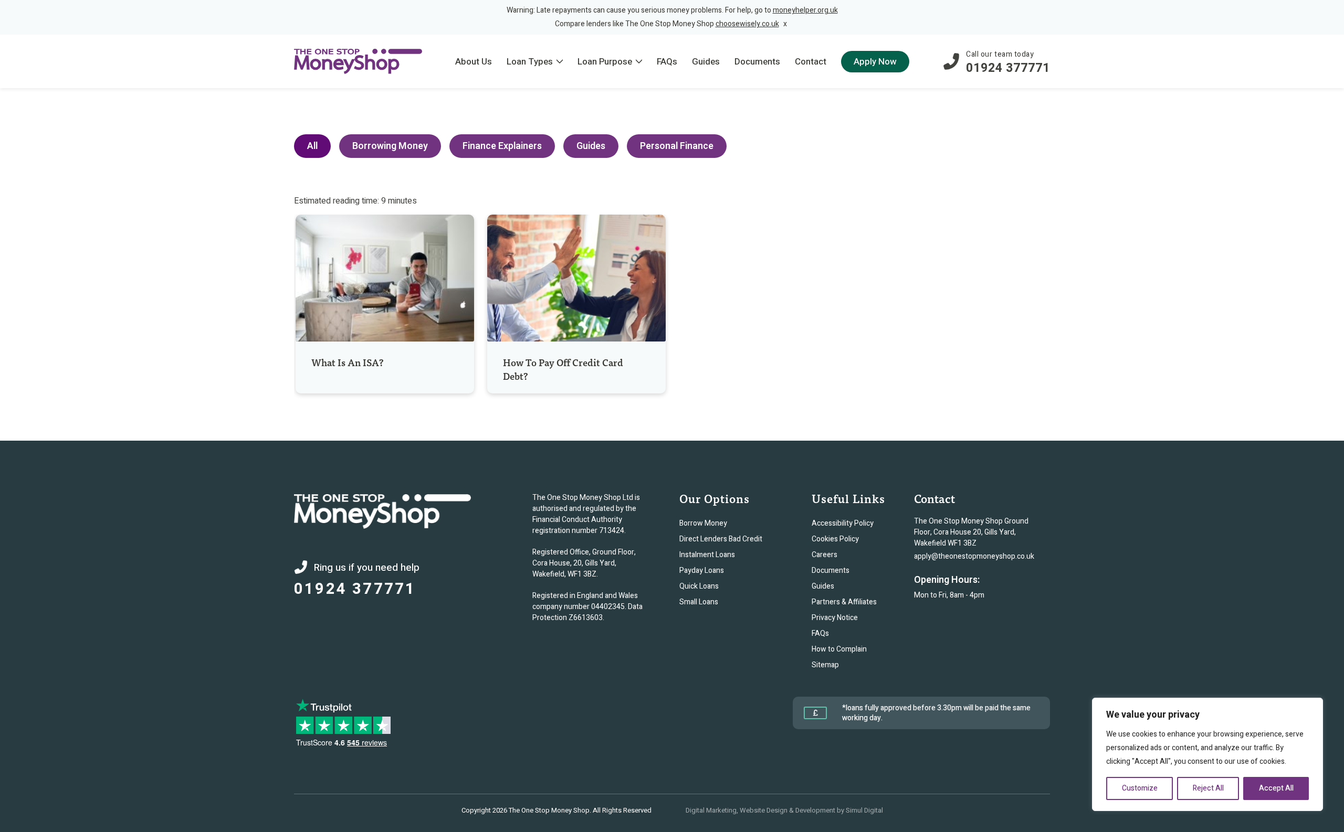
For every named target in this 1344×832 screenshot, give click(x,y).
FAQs (820, 633)
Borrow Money (703, 523)
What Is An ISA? (348, 362)
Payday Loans (701, 570)
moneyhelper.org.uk (805, 10)
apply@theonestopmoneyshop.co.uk (974, 556)
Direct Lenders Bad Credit (720, 539)
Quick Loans (699, 586)
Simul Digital (864, 810)
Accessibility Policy (843, 523)
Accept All (1276, 788)
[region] (1207, 754)
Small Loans (698, 601)
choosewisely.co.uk (747, 23)
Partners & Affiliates (844, 601)
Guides (590, 146)
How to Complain (839, 649)
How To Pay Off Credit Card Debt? (563, 369)
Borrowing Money (390, 146)
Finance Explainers (502, 146)
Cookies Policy (835, 539)
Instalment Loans (707, 554)
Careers (824, 554)
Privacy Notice (835, 617)
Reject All (1208, 788)
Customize (1140, 788)
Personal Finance (676, 146)
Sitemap (825, 664)
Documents (830, 570)
